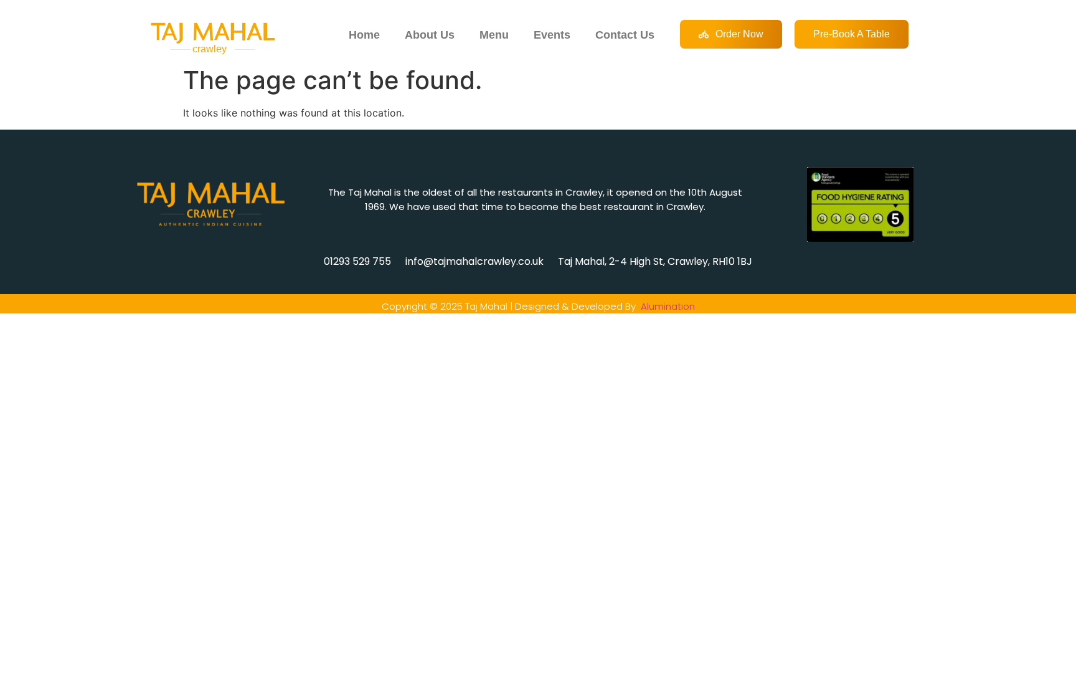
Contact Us (624, 35)
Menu (494, 35)
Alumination (668, 306)
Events (552, 35)
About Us (430, 35)
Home (364, 35)
